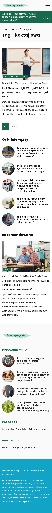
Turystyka (21, 429)
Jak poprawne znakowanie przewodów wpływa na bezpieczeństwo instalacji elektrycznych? (32, 152)
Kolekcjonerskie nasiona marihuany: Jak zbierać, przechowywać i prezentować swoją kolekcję (33, 406)
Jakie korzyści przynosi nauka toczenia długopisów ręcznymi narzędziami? (19, 17)
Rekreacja (34, 429)
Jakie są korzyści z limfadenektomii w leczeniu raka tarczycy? (32, 219)
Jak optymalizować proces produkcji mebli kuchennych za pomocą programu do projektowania (33, 376)
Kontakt (6, 447)
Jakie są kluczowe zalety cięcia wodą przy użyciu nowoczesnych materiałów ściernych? (32, 202)
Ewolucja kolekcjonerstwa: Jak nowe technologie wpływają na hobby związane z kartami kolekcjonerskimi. (32, 186)
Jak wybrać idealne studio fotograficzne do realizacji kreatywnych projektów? (32, 391)
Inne (43, 429)
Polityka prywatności (24, 447)
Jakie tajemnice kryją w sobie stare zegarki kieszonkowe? (30, 361)
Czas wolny (8, 429)
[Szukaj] (5, 126)
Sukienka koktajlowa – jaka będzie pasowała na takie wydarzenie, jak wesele (25, 92)
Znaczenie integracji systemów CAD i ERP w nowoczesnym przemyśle (31, 169)
